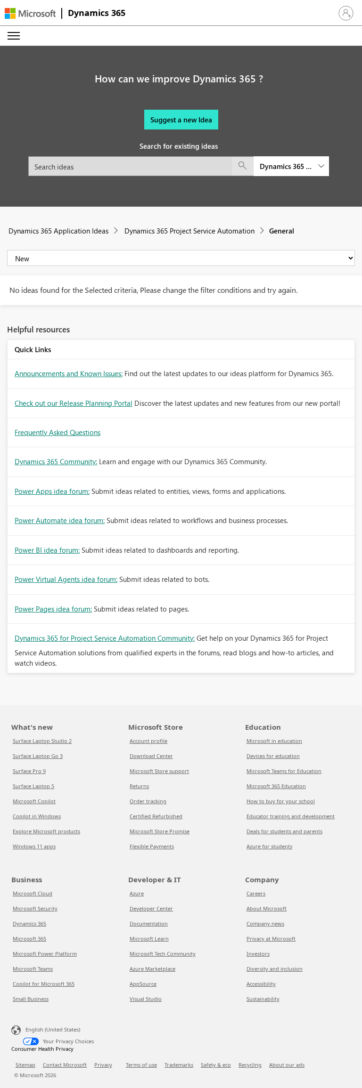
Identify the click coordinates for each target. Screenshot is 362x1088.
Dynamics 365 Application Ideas (58, 230)
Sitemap (25, 1064)
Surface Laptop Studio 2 (42, 740)
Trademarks (179, 1064)
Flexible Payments (152, 846)
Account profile (148, 740)
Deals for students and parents (284, 831)
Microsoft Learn (149, 938)
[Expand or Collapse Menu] (13, 36)
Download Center (151, 755)
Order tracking (148, 801)
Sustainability (263, 998)
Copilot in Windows (37, 816)
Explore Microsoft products (46, 831)
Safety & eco (216, 1064)
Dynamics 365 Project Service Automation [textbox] (286, 166)
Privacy (103, 1064)
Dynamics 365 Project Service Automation (189, 230)
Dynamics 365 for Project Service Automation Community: (105, 638)
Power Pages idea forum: (53, 608)
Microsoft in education (274, 740)
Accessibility (261, 983)
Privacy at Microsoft (271, 938)
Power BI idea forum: (47, 550)
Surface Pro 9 (29, 770)
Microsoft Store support (159, 770)
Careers (256, 893)
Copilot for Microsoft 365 (43, 983)
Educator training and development (291, 816)
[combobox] (178, 166)
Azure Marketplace (152, 968)
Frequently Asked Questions (57, 432)
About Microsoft (267, 908)
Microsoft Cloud (32, 893)
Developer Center (151, 908)
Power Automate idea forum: (60, 520)
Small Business (31, 998)
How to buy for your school (281, 801)
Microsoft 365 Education (276, 786)
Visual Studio (146, 998)
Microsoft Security (35, 908)
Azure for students (269, 846)
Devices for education (273, 755)
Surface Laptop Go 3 (38, 755)
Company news (265, 923)
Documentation (149, 923)
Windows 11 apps (34, 846)
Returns (139, 786)
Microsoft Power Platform (45, 953)
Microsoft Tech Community (163, 953)
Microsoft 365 (29, 938)
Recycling (250, 1064)
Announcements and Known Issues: (69, 373)
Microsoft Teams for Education (284, 770)
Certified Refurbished (156, 816)
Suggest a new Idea (181, 119)
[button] (346, 13)
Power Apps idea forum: (52, 491)
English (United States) (52, 1029)
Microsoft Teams (33, 968)
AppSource (143, 983)
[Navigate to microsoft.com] (30, 13)
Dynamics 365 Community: (56, 461)
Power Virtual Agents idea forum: (66, 579)
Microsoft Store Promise (159, 831)
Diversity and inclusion (275, 968)
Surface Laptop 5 (33, 786)
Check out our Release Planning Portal (73, 403)
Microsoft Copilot (34, 801)
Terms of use (141, 1064)
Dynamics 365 (96, 12)
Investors (258, 953)
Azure (137, 893)
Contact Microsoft (65, 1064)
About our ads (286, 1064)
